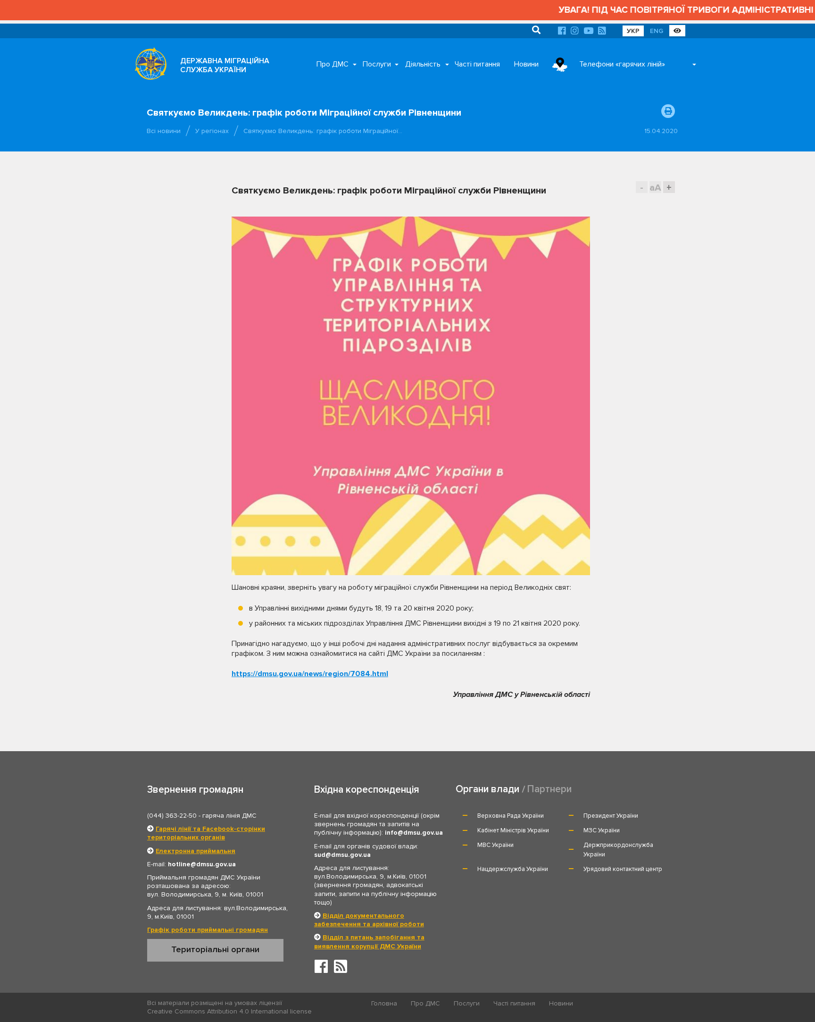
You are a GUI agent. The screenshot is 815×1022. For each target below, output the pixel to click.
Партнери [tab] (549, 789)
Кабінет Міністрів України (513, 830)
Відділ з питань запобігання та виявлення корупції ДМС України (369, 941)
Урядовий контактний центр (622, 869)
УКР (633, 31)
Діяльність (423, 64)
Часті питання (477, 64)
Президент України (610, 816)
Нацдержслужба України (512, 869)
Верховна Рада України (510, 816)
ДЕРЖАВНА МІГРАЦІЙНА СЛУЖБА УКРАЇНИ (224, 65)
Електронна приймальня (195, 851)
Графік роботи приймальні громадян (207, 930)
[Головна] (148, 66)
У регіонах (212, 131)
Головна (384, 1003)
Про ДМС (332, 64)
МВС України (495, 845)
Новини (526, 64)
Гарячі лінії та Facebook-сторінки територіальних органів (206, 833)
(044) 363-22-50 (172, 816)
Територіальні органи (215, 949)
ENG (656, 31)
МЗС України (601, 830)
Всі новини (164, 131)
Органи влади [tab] (487, 789)
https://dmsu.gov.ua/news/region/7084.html (310, 674)
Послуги (377, 64)
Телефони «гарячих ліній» (622, 64)
